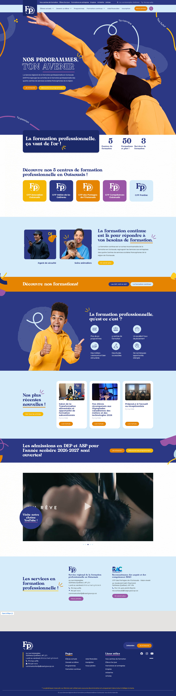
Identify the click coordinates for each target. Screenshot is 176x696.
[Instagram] (147, 653)
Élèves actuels (71, 659)
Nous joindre (90, 666)
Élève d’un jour (111, 662)
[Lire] (88, 507)
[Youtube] (152, 653)
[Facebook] (141, 653)
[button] (24, 245)
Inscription (89, 662)
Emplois (108, 669)
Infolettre (109, 673)
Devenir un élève (72, 662)
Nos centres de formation (115, 659)
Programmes (70, 666)
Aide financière (91, 659)
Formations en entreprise (115, 666)
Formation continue (73, 669)
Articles (108, 676)
